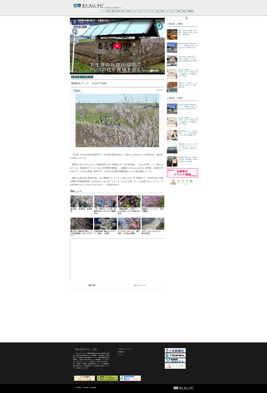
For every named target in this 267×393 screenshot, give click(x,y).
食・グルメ (143, 11)
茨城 (128, 11)
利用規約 (121, 352)
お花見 (90, 77)
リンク (120, 354)
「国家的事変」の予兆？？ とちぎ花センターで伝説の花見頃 (129, 211)
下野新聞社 (86, 387)
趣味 (162, 11)
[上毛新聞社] (175, 352)
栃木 (123, 11)
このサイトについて (124, 349)
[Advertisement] (117, 314)
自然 (183, 11)
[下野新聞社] (175, 357)
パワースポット (170, 11)
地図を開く (92, 285)
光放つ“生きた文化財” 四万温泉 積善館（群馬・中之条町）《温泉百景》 (187, 32)
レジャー (134, 11)
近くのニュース (140, 285)
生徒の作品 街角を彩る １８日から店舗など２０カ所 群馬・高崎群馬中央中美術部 (187, 59)
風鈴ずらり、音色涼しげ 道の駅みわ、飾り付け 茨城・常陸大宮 (187, 85)
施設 (178, 11)
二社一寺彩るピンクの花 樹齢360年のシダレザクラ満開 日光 (105, 211)
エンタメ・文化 (153, 11)
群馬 (118, 11)
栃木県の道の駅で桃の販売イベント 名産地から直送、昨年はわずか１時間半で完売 (187, 45)
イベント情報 (106, 11)
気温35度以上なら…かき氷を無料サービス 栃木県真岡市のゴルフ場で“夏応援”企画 (188, 133)
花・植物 (83, 77)
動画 (113, 11)
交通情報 (190, 11)
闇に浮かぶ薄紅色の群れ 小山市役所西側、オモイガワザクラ (81, 233)
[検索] (186, 18)
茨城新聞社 (93, 387)
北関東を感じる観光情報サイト (113, 7)
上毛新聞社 (78, 387)
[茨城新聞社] (175, 362)
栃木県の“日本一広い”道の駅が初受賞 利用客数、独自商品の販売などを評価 (187, 159)
